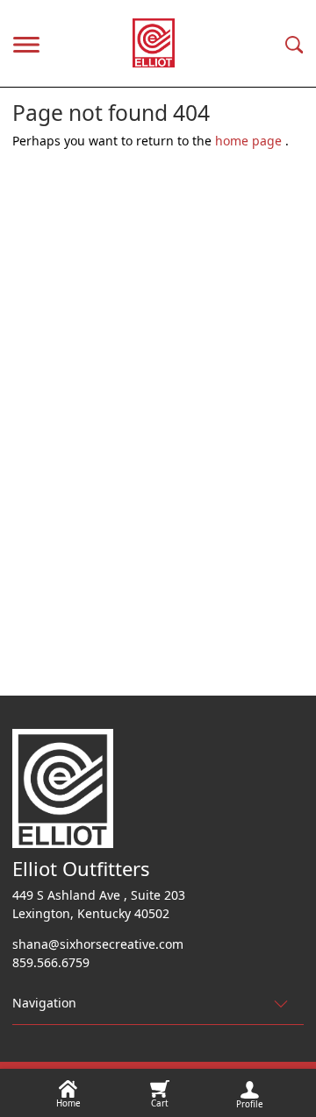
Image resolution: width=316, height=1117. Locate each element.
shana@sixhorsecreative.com (97, 944)
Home (68, 1103)
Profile (249, 1104)
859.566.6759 (51, 962)
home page (250, 140)
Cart (160, 1103)
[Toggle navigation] (26, 42)
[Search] (294, 43)
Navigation (44, 1002)
